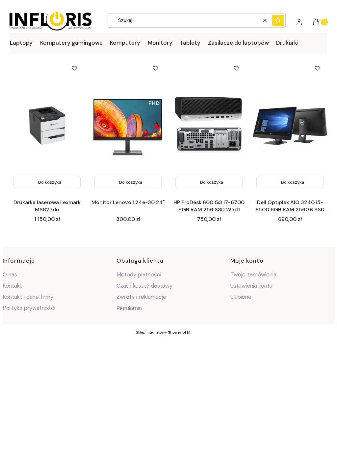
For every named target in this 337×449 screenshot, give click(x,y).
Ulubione (240, 296)
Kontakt (12, 285)
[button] (278, 20)
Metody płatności (139, 274)
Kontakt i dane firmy (28, 296)
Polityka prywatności (29, 308)
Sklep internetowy (161, 332)
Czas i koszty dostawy (144, 285)
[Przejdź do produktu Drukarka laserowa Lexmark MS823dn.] (47, 126)
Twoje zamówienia (253, 274)
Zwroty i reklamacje (141, 296)
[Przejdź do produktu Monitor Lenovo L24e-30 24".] (128, 126)
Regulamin (129, 308)
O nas (10, 274)
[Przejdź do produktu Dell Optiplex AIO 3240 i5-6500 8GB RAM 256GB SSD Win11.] (290, 126)
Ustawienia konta (251, 285)
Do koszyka (49, 182)
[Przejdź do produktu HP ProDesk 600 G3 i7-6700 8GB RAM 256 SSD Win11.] (209, 126)
